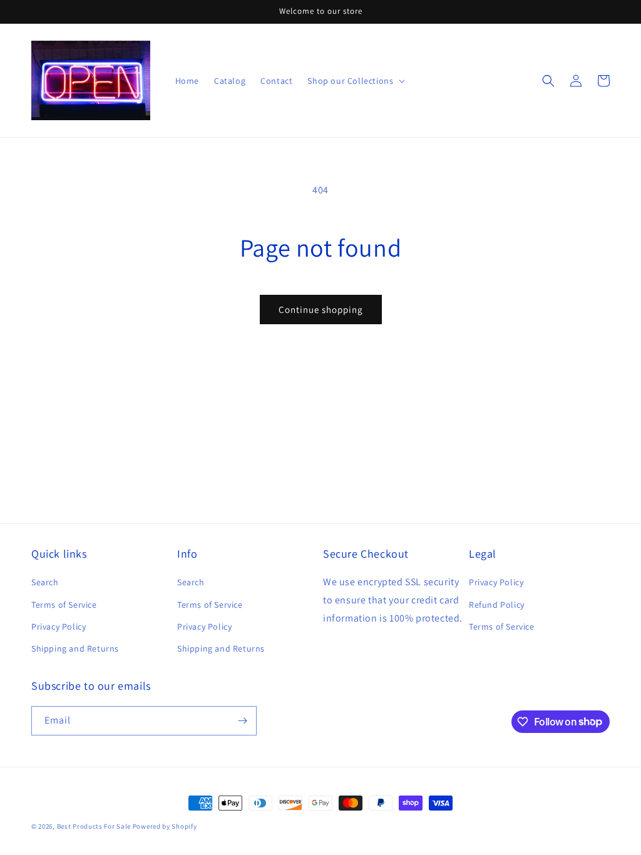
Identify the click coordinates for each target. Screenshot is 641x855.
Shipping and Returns (75, 648)
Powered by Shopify (165, 826)
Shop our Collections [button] (350, 80)
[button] (548, 81)
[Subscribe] (242, 720)
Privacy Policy (58, 626)
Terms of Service (64, 604)
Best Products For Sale (94, 826)
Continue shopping (321, 309)
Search (45, 582)
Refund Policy (497, 604)
